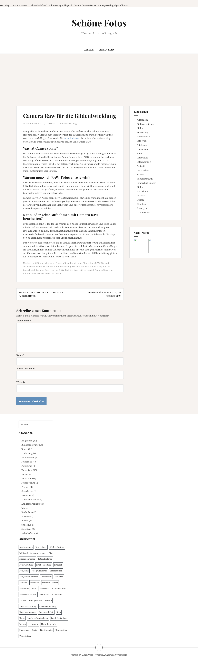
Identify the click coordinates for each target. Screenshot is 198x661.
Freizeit (141, 166)
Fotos (139, 153)
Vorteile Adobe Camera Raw (86, 266)
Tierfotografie (46, 630)
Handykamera (35, 600)
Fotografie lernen (39, 570)
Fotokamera (46, 576)
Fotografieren (56, 570)
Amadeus (108, 654)
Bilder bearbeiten (27, 559)
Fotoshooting (144, 161)
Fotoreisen (142, 149)
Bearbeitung (41, 547)
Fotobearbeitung (43, 564)
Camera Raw (62, 262)
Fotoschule (142, 157)
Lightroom (76, 262)
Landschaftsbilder (146, 182)
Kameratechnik (145, 178)
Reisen (140, 199)
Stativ (34, 630)
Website (20, 381)
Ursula (51, 123)
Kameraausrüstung (27, 606)
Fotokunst (59, 576)
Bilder (140, 128)
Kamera (141, 174)
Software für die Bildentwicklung (53, 266)
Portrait (141, 195)
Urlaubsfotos (143, 212)
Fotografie (142, 140)
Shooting (141, 203)
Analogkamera (26, 547)
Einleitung (142, 132)
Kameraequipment (27, 612)
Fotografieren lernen (28, 576)
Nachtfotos (142, 191)
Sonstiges (142, 208)
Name (20, 355)
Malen (140, 187)
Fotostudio (44, 594)
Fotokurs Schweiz (50, 582)
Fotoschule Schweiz (28, 594)
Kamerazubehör (46, 612)
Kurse (22, 618)
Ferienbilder (143, 136)
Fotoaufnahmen (45, 559)
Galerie (89, 49)
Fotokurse (142, 145)
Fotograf (58, 564)
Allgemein (142, 119)
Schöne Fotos (99, 23)
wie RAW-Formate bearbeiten (46, 273)
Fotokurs (23, 582)
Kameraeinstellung (47, 606)
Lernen (22, 624)
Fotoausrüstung (26, 564)
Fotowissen (57, 594)
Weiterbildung (25, 636)
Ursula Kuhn (106, 49)
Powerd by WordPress (82, 654)
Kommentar (23, 320)
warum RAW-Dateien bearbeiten (68, 269)
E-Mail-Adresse (26, 368)
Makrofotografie (48, 624)
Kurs (59, 612)
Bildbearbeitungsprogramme (32, 553)
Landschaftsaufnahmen (38, 618)
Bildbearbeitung (68, 123)
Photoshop (88, 262)
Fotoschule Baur (71, 138)
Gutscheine (143, 170)
